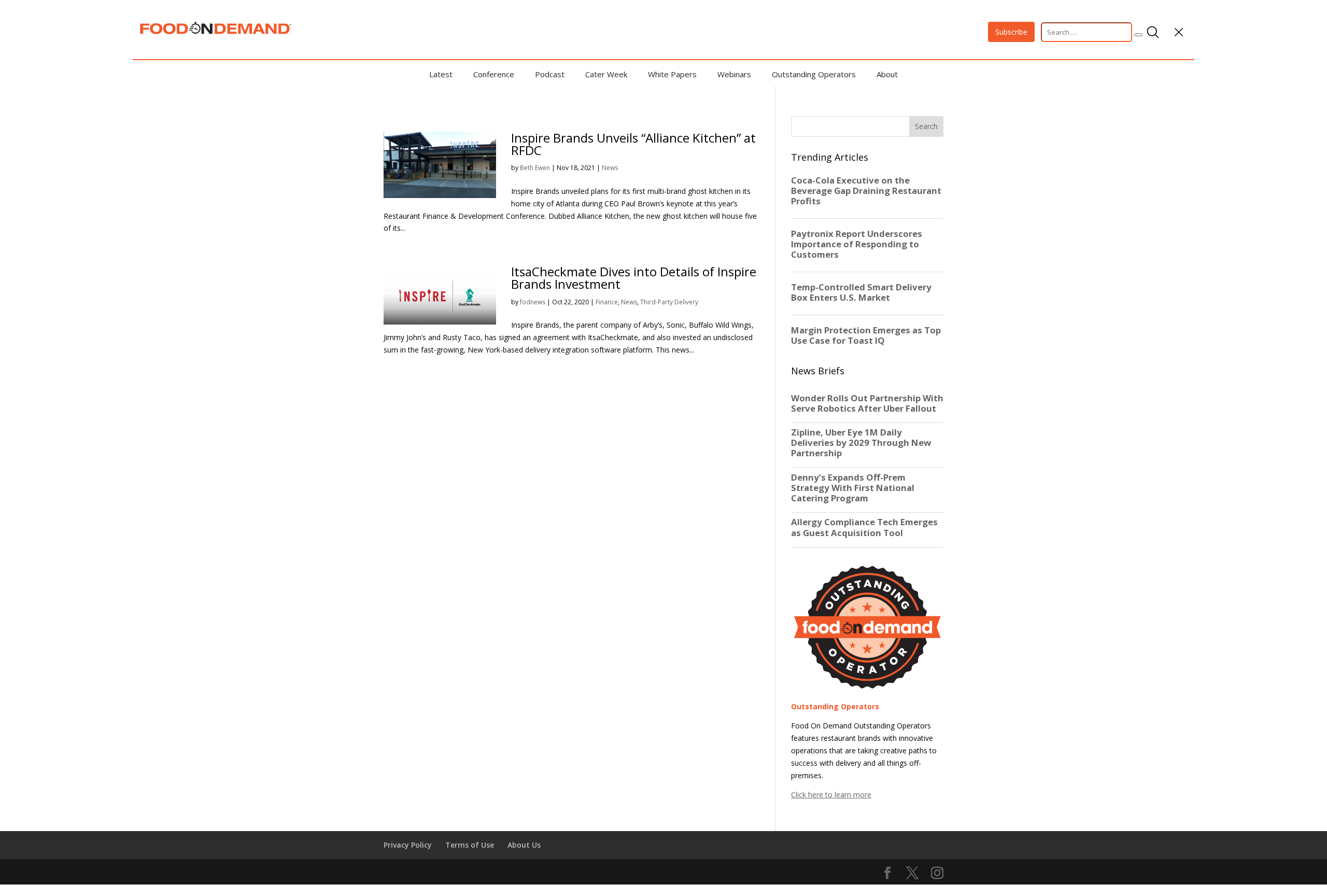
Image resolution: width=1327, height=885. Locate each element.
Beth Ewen (535, 167)
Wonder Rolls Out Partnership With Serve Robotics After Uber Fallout (867, 403)
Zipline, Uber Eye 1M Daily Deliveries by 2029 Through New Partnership (861, 442)
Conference (493, 74)
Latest (441, 74)
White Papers (672, 74)
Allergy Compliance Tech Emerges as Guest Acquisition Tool (864, 527)
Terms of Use (469, 845)
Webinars (734, 74)
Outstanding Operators (814, 74)
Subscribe (1011, 32)
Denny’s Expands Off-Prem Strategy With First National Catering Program (852, 487)
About (887, 74)
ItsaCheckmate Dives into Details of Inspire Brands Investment (633, 277)
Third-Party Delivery (669, 302)
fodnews (532, 302)
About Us (524, 845)
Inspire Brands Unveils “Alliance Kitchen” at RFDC (633, 144)
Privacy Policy (408, 845)
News (610, 167)
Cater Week (606, 74)
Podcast (549, 74)
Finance (607, 302)
